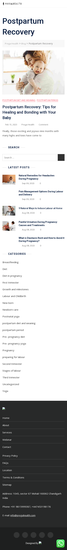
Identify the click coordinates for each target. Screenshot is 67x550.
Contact (6, 447)
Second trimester (12, 363)
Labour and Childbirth (14, 296)
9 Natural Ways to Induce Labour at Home (40, 208)
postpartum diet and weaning (18, 100)
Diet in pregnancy (12, 275)
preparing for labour (13, 357)
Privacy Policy (10, 455)
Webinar (7, 439)
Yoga (5, 391)
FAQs (5, 462)
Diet (4, 269)
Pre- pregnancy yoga (14, 343)
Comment (43, 124)
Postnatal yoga (10, 316)
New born (7, 302)
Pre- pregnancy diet (13, 336)
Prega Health (27, 124)
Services (7, 432)
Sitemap (7, 484)
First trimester (10, 282)
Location (7, 470)
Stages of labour (11, 370)
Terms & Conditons (13, 477)
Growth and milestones (15, 289)
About (5, 425)
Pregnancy (8, 350)
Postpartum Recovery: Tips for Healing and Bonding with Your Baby (29, 112)
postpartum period (47, 100)
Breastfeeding (10, 262)
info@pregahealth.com (22, 515)
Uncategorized (10, 384)
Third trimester (11, 377)
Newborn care (10, 309)
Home (5, 417)
